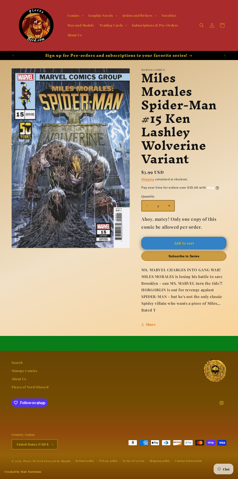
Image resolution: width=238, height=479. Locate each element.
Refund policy (85, 460)
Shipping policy (159, 460)
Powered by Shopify (57, 461)
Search (17, 362)
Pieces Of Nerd (33, 461)
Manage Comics (24, 370)
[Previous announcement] (13, 55)
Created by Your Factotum (23, 471)
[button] (75, 15)
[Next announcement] (225, 55)
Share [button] (150, 324)
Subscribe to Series (184, 256)
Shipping (147, 179)
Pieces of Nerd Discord (30, 387)
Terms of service (133, 460)
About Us (19, 379)
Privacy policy (108, 460)
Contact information (188, 460)
